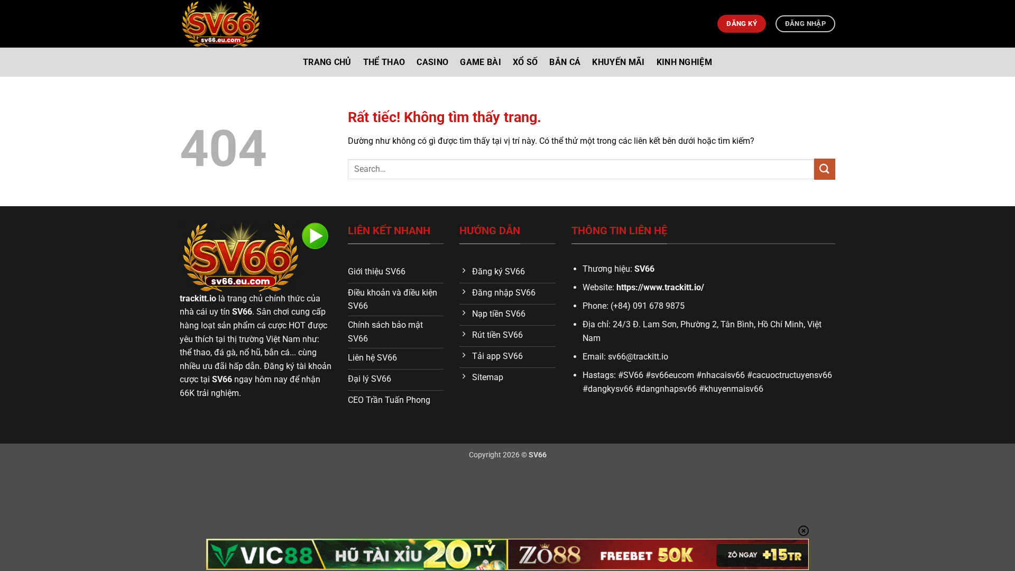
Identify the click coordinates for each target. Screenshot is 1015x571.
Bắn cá (564, 62)
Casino (432, 62)
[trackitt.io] (221, 24)
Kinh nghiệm (685, 62)
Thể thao (384, 62)
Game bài (480, 62)
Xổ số (525, 62)
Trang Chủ (327, 62)
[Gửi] (824, 169)
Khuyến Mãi (618, 62)
